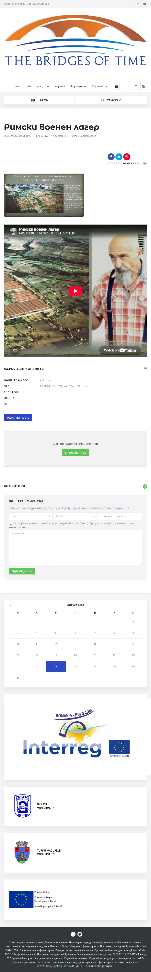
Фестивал (99, 86)
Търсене (113, 100)
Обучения (59, 135)
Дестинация (36, 86)
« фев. (11, 605)
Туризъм (77, 86)
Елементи (42, 135)
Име (14, 516)
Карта (59, 86)
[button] (136, 86)
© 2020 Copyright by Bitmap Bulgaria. (60, 966)
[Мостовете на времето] (75, 46)
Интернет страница (115, 516)
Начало (15, 86)
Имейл (60, 516)
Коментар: (19, 533)
